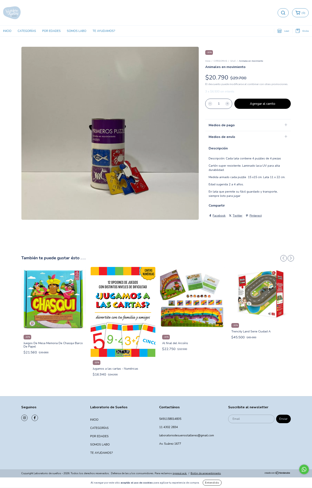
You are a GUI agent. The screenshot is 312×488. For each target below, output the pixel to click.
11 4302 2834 (168, 427)
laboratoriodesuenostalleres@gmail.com (186, 435)
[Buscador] (283, 12)
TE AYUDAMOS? (104, 31)
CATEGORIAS (220, 61)
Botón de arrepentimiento (206, 473)
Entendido (212, 482)
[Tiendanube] (277, 473)
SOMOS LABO (76, 31)
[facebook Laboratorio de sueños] (35, 418)
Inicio (207, 61)
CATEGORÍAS (27, 31)
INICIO (7, 31)
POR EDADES (51, 31)
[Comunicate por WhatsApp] (304, 469)
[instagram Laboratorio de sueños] (24, 418)
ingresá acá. (180, 473)
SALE (233, 61)
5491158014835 (170, 419)
